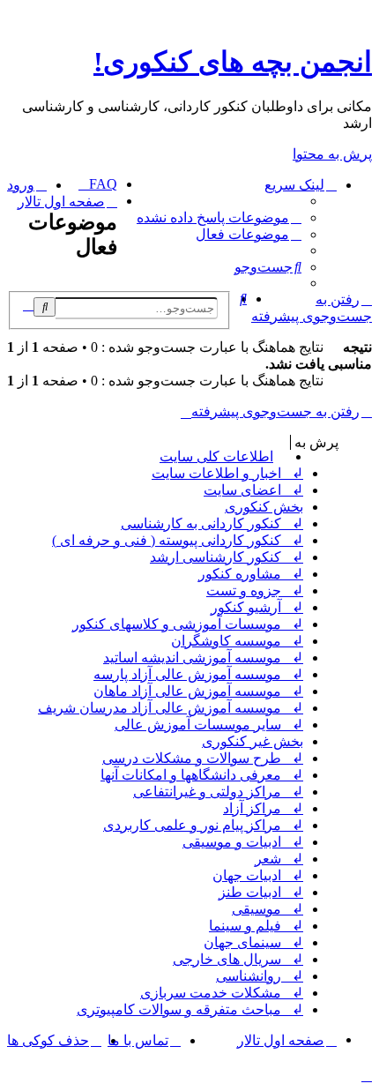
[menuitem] (219, 217)
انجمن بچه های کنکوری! (232, 62)
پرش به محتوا (332, 153)
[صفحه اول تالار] (362, 22)
